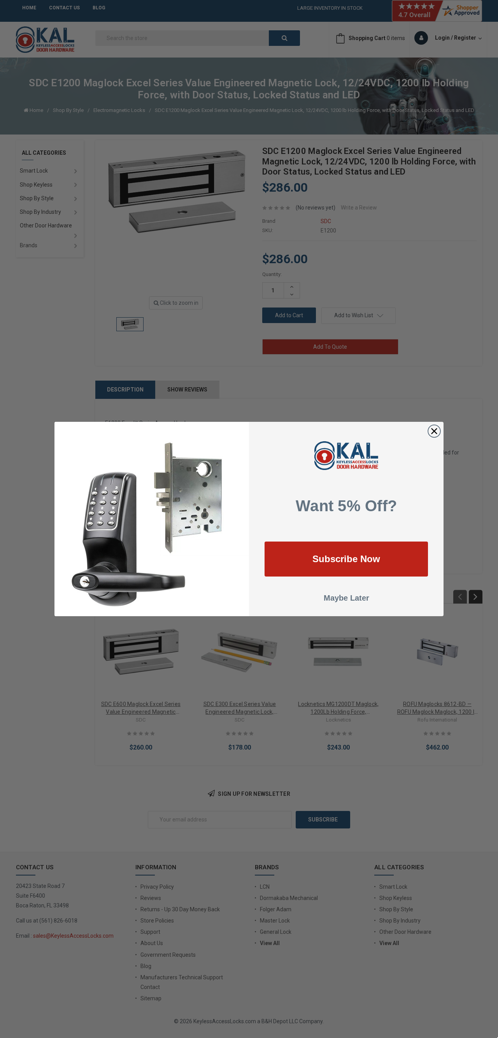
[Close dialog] (434, 431)
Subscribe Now (346, 559)
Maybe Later (346, 598)
